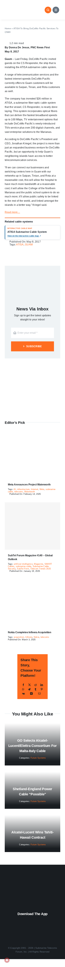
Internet (34, 489)
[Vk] (23, 693)
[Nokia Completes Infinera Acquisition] (32, 581)
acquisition (19, 637)
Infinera (28, 637)
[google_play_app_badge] (32, 929)
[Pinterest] (41, 689)
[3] (32, 878)
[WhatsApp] (23, 689)
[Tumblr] (35, 689)
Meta (42, 489)
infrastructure (23, 489)
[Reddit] (35, 685)
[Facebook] (23, 685)
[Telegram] (29, 689)
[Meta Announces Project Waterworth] (32, 433)
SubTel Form (23, 569)
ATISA (20, 244)
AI (15, 489)
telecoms (18, 491)
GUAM (29, 244)
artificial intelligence (23, 564)
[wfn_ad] (32, 362)
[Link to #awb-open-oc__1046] (48, 10)
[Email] (39, 693)
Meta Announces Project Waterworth (29, 484)
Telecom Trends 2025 (40, 569)
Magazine (38, 564)
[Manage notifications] (6, 960)
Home (8, 28)
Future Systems (38, 758)
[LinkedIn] (41, 685)
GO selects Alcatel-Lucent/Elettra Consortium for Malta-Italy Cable (32, 746)
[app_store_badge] (33, 919)
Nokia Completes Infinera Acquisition (29, 632)
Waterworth (29, 491)
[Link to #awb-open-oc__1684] (56, 10)
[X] (29, 685)
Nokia (36, 637)
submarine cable (23, 566)
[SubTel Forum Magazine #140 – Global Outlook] (32, 526)
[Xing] (31, 693)
